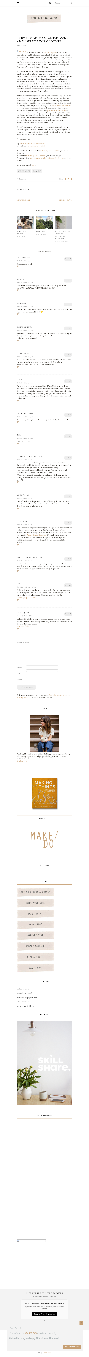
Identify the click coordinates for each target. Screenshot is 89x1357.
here (33, 165)
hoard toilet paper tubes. (27, 997)
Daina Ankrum (25, 327)
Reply (68, 259)
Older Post (65, 200)
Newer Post (24, 200)
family (37, 171)
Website (19, 679)
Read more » (22, 761)
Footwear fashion (24, 626)
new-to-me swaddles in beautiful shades (46, 158)
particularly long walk (56, 110)
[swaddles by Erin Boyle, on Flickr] (21, 52)
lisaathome (23, 353)
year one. (40, 231)
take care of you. (23, 1001)
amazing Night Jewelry (26, 597)
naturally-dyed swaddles (50, 150)
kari (19, 435)
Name (19, 667)
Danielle (21, 303)
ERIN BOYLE (23, 189)
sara (19, 584)
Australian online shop (36, 535)
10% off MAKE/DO (72, 1347)
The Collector (25, 413)
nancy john (23, 613)
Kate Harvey (23, 258)
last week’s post (49, 52)
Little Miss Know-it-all (29, 456)
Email (19, 673)
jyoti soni (22, 521)
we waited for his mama (61, 105)
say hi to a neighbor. (25, 1006)
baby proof (24, 171)
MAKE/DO (30, 1333)
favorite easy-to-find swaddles (32, 143)
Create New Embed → (44, 1314)
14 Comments (21, 179)
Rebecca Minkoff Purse (29, 557)
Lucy (19, 380)
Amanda (21, 279)
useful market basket (36, 146)
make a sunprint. (24, 988)
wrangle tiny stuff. (24, 993)
